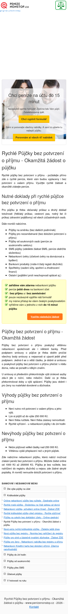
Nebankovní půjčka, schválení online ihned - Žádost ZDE (32, 509)
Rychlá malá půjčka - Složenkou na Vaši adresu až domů (32, 504)
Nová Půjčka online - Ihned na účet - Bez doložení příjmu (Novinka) (16, 5)
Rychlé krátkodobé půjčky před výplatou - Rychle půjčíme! (32, 513)
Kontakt (34, 607)
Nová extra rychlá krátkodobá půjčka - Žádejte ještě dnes (32, 529)
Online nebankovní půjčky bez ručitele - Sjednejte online (31, 500)
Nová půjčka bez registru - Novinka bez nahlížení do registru (33, 533)
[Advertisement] (34, 45)
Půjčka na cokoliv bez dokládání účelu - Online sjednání (31, 517)
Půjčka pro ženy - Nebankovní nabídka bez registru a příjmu (33, 541)
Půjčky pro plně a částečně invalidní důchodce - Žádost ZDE (33, 537)
